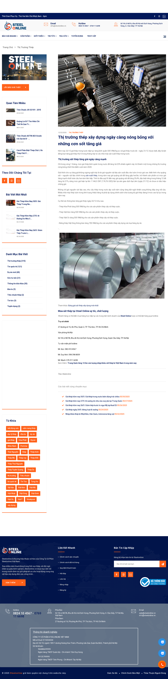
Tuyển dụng (77, 36)
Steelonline (16, 673)
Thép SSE (34, 458)
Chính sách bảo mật (130, 673)
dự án (32, 434)
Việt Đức (21, 487)
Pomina (23, 446)
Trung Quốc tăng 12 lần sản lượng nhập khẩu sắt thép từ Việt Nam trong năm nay (102, 363)
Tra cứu (63, 36)
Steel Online (126, 316)
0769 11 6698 (95, 26)
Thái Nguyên (13, 452)
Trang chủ (8, 47)
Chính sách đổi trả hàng (69, 562)
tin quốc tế (12, 481)
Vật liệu (11, 487)
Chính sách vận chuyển (69, 557)
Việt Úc (11, 499)
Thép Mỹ (11, 458)
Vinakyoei (31, 499)
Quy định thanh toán (67, 568)
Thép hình (34, 452)
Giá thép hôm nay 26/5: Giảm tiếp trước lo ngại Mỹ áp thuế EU (91, 405)
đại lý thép (12, 434)
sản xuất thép (91, 175)
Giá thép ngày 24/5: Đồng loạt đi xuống (81, 410)
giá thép (11, 440)
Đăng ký (62, 590)
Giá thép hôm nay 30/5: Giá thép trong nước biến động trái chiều (92, 397)
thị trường (12, 476)
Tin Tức (24, 481)
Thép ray (22, 458)
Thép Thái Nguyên (15, 464)
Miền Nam (12, 446)
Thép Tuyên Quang (15, 470)
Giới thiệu (39, 36)
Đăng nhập (63, 585)
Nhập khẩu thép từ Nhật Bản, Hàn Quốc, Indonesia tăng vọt (90, 414)
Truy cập (91, 36)
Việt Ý (20, 499)
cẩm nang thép (29, 428)
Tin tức (51, 36)
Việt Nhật (11, 493)
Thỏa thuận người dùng (155, 673)
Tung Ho (34, 481)
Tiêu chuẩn (24, 476)
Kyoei (33, 440)
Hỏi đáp (62, 573)
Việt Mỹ (32, 487)
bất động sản (13, 428)
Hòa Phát (22, 440)
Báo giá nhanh (9, 36)
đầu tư (23, 434)
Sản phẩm (25, 36)
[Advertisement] (65, 6)
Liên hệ (62, 579)
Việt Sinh (35, 493)
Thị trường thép (25, 47)
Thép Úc (30, 470)
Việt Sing (23, 493)
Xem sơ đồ (112, 673)
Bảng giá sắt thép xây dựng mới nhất (83, 305)
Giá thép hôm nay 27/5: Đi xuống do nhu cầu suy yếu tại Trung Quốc (94, 401)
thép (24, 452)
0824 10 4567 (83, 26)
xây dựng (11, 505)
